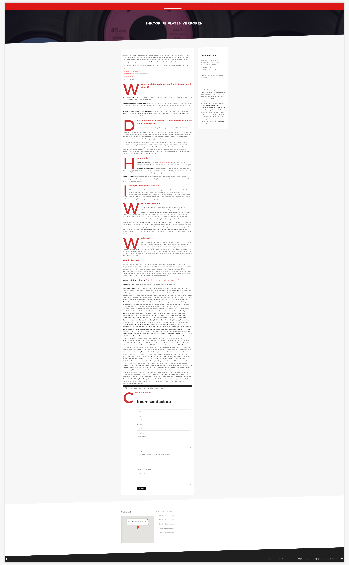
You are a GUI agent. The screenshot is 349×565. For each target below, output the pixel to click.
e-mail (139, 416)
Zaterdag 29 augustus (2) (166, 520)
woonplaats (141, 433)
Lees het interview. (174, 62)
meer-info (140, 451)
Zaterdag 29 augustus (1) (166, 516)
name (139, 408)
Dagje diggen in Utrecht (192, 7)
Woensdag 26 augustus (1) (166, 528)
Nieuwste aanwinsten (210, 7)
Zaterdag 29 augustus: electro (167, 524)
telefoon (140, 424)
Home (159, 7)
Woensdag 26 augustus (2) (166, 532)
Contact (222, 7)
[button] (138, 528)
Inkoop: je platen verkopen (172, 7)
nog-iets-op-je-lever (144, 469)
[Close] (148, 520)
